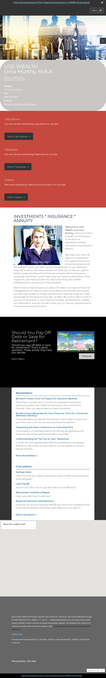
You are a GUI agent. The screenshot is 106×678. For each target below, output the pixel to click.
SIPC (47, 620)
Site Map (31, 661)
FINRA (39, 620)
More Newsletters (27, 455)
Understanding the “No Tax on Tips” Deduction (42, 439)
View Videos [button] (14, 197)
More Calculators (26, 514)
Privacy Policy (18, 661)
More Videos (18, 359)
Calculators (24, 466)
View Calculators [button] (17, 136)
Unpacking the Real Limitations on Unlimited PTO (44, 427)
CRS (20, 634)
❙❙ (56, 55)
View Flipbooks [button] (16, 167)
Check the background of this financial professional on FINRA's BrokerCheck (51, 2)
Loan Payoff (22, 483)
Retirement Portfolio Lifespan (33, 492)
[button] (96, 10)
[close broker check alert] (102, 2)
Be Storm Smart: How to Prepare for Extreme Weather (47, 398)
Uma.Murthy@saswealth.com (20, 104)
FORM (15, 634)
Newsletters (24, 393)
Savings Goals (23, 472)
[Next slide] (103, 41)
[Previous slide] (3, 41)
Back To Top (94, 670)
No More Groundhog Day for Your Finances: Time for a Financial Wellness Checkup (52, 414)
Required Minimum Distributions (35, 501)
